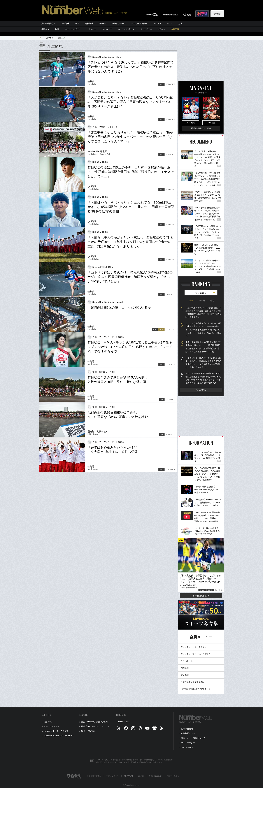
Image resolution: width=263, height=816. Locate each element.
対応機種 (185, 675)
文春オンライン (112, 776)
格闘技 (44, 29)
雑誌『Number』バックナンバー (95, 726)
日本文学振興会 (172, 776)
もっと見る (201, 390)
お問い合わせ (187, 729)
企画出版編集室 (155, 776)
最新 (191, 300)
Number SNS (124, 722)
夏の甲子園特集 (48, 23)
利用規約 (185, 668)
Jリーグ (102, 23)
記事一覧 (48, 722)
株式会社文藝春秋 (94, 776)
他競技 (160, 29)
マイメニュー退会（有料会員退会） (196, 654)
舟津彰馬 (49, 38)
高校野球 (89, 23)
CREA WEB (128, 776)
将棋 (57, 29)
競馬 (180, 23)
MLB (77, 23)
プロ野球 (65, 23)
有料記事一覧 (187, 661)
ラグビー (92, 29)
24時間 (202, 300)
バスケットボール (126, 29)
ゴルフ (156, 23)
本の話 (141, 776)
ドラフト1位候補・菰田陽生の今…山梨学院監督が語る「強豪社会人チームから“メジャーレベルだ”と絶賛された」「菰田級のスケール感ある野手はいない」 (203, 378)
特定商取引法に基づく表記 (192, 682)
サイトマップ (187, 747)
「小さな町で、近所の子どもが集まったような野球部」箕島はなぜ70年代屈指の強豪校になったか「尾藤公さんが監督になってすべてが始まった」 (203, 362)
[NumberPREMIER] (202, 13)
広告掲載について (189, 733)
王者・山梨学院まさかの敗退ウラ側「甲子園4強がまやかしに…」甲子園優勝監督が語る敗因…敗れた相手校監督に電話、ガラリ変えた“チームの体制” (203, 347)
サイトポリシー (188, 743)
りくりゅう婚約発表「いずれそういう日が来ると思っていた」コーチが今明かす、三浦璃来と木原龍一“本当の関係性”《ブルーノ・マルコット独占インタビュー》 (203, 329)
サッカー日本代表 (139, 23)
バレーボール (146, 29)
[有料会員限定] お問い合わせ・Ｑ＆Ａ (197, 689)
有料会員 (217, 13)
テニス (170, 23)
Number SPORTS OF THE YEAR (58, 736)
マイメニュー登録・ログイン (193, 647)
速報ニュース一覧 (52, 726)
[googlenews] (154, 729)
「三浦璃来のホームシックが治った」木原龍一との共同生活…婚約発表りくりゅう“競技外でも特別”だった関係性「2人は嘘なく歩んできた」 (203, 312)
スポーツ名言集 (88, 731)
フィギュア (107, 29)
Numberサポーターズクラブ (56, 731)
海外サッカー (118, 23)
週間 (212, 300)
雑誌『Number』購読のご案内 (94, 722)
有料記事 (175, 29)
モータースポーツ (73, 29)
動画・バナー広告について (193, 738)
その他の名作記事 (200, 596)
